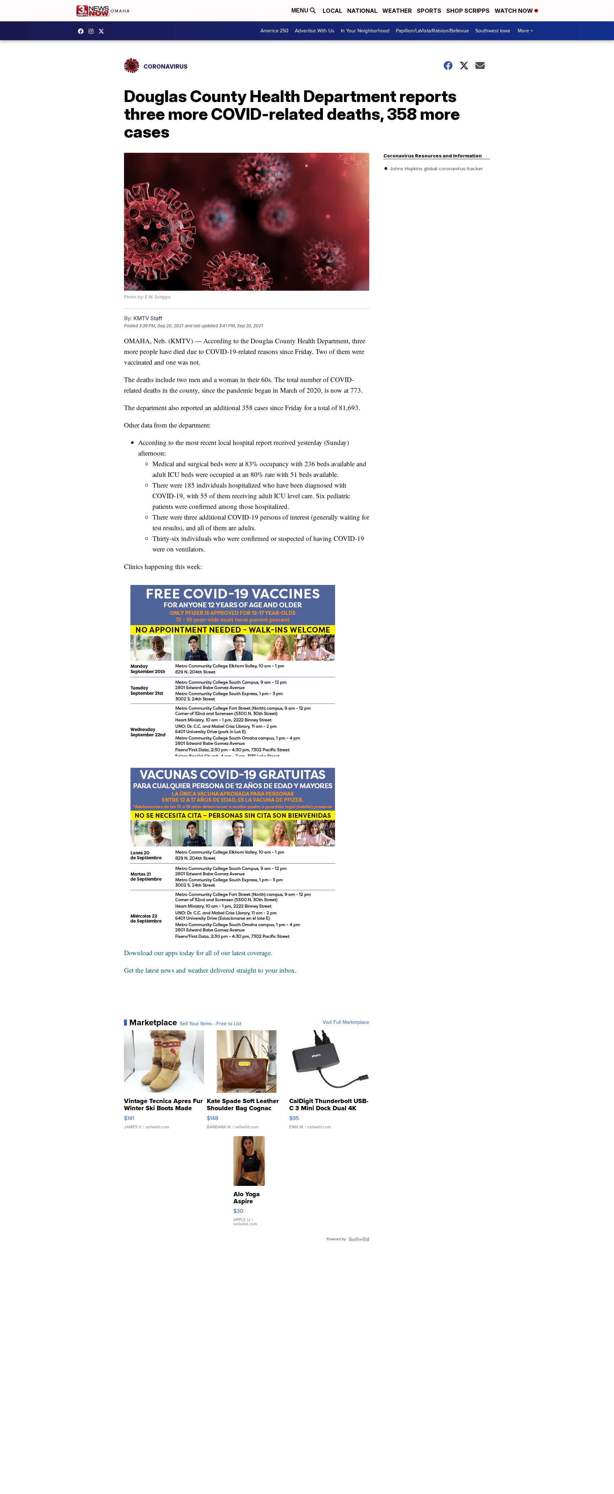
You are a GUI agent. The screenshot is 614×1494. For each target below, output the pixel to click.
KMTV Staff (147, 318)
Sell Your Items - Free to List (210, 1023)
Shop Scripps (468, 10)
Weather (397, 10)
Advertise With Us (314, 30)
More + (525, 30)
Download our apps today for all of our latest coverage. (198, 952)
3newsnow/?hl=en (92, 31)
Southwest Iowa (492, 30)
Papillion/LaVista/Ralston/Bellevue (432, 30)
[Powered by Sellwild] (359, 1239)
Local (332, 10)
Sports (429, 10)
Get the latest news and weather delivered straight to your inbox (209, 970)
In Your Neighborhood (365, 30)
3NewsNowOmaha (103, 31)
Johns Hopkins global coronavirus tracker (435, 168)
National (362, 10)
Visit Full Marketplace (346, 1022)
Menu (300, 10)
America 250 (274, 30)
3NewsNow (82, 31)
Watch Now (514, 10)
